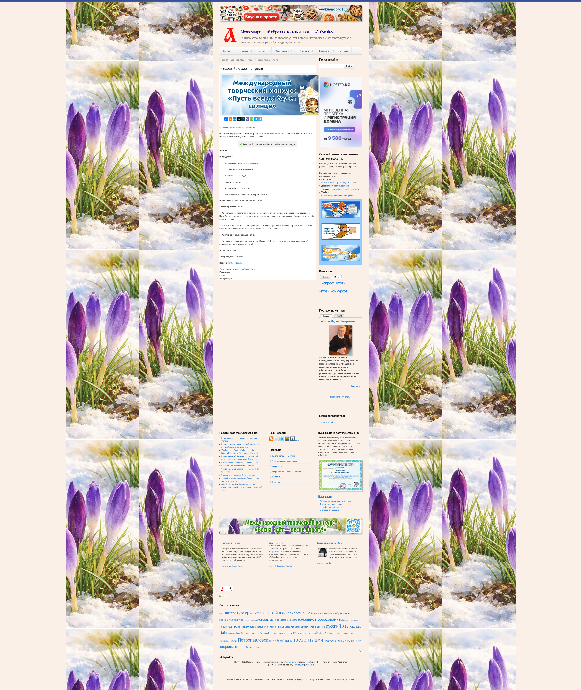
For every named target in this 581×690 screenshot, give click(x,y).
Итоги (336, 277)
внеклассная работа (287, 619)
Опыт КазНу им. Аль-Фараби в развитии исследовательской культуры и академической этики (241, 487)
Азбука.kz (289, 662)
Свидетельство (276, 543)
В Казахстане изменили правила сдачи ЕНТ (240, 462)
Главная (227, 51)
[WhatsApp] (251, 119)
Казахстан (325, 632)
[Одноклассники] (230, 119)
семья (259, 626)
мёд (253, 269)
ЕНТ (288, 633)
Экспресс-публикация (329, 510)
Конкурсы (244, 51)
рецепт (303, 633)
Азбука (300, 665)
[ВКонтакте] (226, 119)
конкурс (238, 619)
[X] (239, 119)
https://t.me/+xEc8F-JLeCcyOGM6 (347, 189)
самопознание (299, 613)
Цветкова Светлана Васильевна (265, 633)
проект (356, 620)
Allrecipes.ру (236, 262)
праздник (239, 626)
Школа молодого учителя (283, 456)
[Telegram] (260, 119)
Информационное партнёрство (286, 471)
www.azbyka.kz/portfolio (232, 566)
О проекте (277, 466)
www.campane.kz (324, 563)
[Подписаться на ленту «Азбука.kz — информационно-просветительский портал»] (271, 440)
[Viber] (247, 119)
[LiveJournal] (243, 119)
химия (282, 633)
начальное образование (319, 619)
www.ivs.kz (309, 665)
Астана (249, 647)
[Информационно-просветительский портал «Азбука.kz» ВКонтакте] (292, 440)
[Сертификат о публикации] (340, 490)
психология (340, 633)
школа (240, 646)
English (254, 620)
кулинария (356, 640)
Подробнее (356, 386)
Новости (262, 51)
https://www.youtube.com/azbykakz (337, 195)
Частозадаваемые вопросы (284, 461)
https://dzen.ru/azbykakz (338, 185)
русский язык (339, 626)
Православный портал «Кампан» (331, 543)
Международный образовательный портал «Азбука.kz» (287, 32)
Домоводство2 (237, 60)
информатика (226, 619)
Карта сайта (329, 422)
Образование (282, 51)
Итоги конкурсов (333, 291)
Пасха (222, 613)
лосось (228, 269)
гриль (235, 269)
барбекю (244, 269)
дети (273, 619)
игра (342, 640)
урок (250, 612)
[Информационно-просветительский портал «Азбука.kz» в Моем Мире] (287, 440)
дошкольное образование (335, 613)
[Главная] (230, 35)
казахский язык (273, 612)
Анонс (325, 277)
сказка (257, 647)
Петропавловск (253, 640)
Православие (331, 640)
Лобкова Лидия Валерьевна (337, 321)
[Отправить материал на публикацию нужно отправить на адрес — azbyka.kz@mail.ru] (341, 239)
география (311, 633)
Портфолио (325, 51)
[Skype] (256, 119)
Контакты (276, 476)
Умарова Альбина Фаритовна (238, 633)
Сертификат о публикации (331, 507)
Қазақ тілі (289, 626)
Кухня (249, 60)
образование (347, 620)
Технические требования (331, 504)
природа (349, 633)
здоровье (227, 646)
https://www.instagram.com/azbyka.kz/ (338, 182)
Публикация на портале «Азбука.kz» (335, 501)
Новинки (328, 316)
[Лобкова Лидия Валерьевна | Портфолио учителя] (340, 354)
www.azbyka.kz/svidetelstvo (280, 566)
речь (298, 633)
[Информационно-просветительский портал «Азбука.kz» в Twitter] (281, 440)
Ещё (297, 440)
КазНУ (292, 633)
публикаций (294, 545)
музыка (251, 626)
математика (274, 626)
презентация (307, 639)
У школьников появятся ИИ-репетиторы (238, 475)
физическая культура (228, 641)
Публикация (304, 51)
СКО (257, 613)
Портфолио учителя (340, 396)
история (263, 619)
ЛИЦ (348, 641)
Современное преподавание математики (239, 465)
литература (234, 612)
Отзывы (344, 51)
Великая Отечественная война (310, 626)
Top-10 (339, 316)
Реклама (276, 482)
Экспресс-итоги (332, 283)
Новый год (225, 626)
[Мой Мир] (234, 119)
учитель (247, 620)
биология (314, 613)
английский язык (280, 640)
